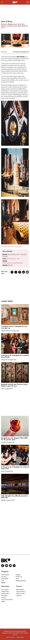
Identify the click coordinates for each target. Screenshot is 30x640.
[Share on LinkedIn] (23, 272)
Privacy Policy (20, 637)
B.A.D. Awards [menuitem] (4, 589)
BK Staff (5, 51)
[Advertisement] (15, 12)
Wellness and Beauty (21, 580)
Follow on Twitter (20, 593)
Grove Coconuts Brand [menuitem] (6, 599)
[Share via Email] (27, 272)
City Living (3, 576)
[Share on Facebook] (12, 272)
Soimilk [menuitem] (3, 601)
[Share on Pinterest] (19, 272)
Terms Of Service (10, 637)
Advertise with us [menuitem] (5, 593)
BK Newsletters (20, 589)
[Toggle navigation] (1, 2)
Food (2, 580)
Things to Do (19, 576)
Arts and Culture (5, 574)
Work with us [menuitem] (4, 595)
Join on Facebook (20, 591)
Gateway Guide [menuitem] (5, 591)
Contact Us (19, 595)
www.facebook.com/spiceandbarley (12, 263)
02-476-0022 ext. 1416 (13, 258)
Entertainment (4, 578)
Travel (17, 578)
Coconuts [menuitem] (3, 597)
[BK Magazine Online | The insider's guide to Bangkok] (15, 2)
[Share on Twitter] (15, 272)
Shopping (18, 574)
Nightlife (3, 582)
